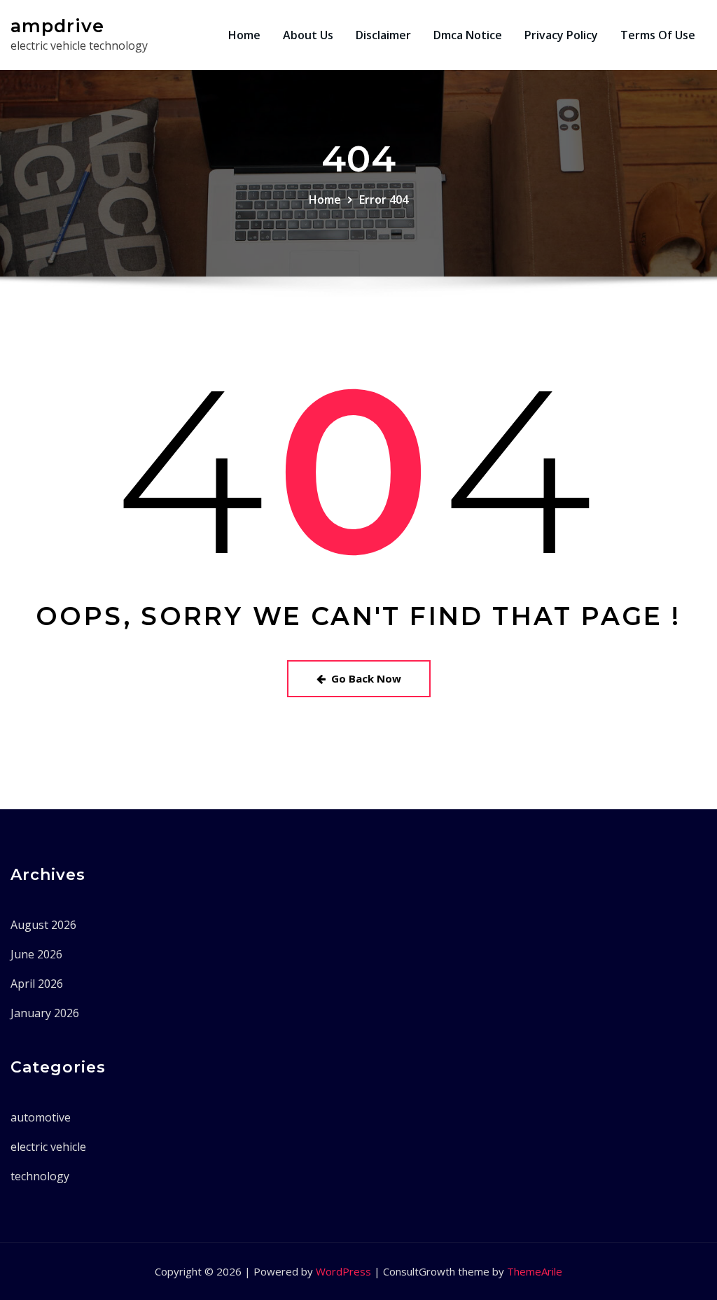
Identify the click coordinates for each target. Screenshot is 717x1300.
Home (244, 35)
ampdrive (57, 25)
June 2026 (36, 954)
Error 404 (383, 199)
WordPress (343, 1271)
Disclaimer (383, 35)
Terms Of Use (657, 35)
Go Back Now (366, 678)
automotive (41, 1117)
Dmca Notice (467, 35)
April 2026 (37, 983)
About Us (308, 35)
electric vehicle (48, 1146)
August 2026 (43, 924)
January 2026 (45, 1013)
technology (40, 1176)
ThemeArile (534, 1271)
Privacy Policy (561, 35)
